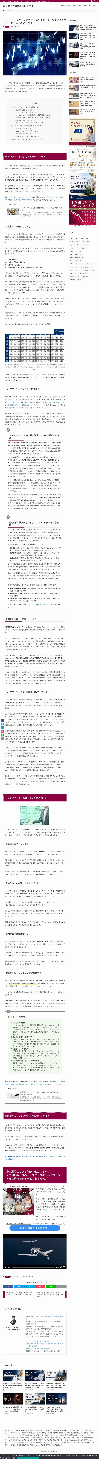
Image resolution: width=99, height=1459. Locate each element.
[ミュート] (61, 1267)
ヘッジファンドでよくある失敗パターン (27, 107)
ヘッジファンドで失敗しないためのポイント (28, 126)
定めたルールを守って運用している (27, 131)
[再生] (6, 1267)
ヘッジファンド (16, 1276)
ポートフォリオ (74, 267)
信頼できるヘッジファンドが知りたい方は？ (28, 139)
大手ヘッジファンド (75, 273)
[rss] (92, 1)
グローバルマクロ (82, 245)
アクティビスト (83, 238)
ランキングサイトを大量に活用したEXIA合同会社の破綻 (33, 115)
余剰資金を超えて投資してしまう (26, 120)
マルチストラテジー (86, 267)
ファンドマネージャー (76, 254)
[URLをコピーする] (61, 1286)
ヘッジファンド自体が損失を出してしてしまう (30, 123)
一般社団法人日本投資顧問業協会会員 (39, 1348)
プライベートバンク (75, 261)
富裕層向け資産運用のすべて (18, 5)
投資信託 (85, 273)
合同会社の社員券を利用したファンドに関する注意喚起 (33, 117)
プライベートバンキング (76, 257)
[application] (35, 1251)
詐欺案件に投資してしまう (24, 110)
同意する (20, 1458)
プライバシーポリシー (31, 1458)
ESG (71, 238)
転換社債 (85, 276)
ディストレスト (74, 248)
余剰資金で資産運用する (23, 133)
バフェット (84, 248)
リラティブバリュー (75, 270)
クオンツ (72, 245)
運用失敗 (30, 1276)
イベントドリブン (75, 242)
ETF (76, 238)
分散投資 (24, 1276)
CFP (41, 1316)
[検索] (94, 1)
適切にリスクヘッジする (23, 128)
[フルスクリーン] (64, 1267)
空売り (79, 276)
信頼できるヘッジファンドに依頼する (27, 136)
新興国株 (72, 276)
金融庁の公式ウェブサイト (45, 604)
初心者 (92, 270)
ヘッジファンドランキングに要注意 (27, 112)
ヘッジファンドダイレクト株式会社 (13, 1328)
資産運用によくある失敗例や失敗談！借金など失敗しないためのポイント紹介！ (41, 1093)
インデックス (86, 242)
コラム (7, 26)
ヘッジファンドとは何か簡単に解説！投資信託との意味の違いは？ (41, 209)
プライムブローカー (75, 264)
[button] (35, 1251)
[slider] (33, 1267)
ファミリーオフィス (75, 251)
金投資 (79, 280)
